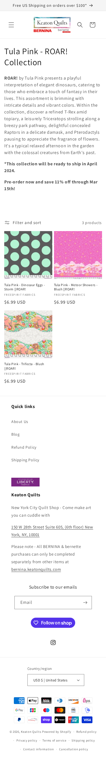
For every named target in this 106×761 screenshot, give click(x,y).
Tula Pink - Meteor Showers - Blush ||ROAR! (76, 287)
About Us (19, 421)
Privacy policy (26, 740)
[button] (11, 25)
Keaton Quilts (31, 732)
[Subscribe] (85, 602)
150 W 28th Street (27, 527)
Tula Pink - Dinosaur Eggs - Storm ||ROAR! (24, 287)
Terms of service (54, 740)
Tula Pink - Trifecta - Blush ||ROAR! (24, 366)
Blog (15, 434)
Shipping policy (83, 740)
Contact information (38, 749)
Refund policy (86, 732)
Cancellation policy (73, 749)
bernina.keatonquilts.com (36, 569)
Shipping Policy (25, 459)
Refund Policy (23, 447)
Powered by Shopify (56, 732)
